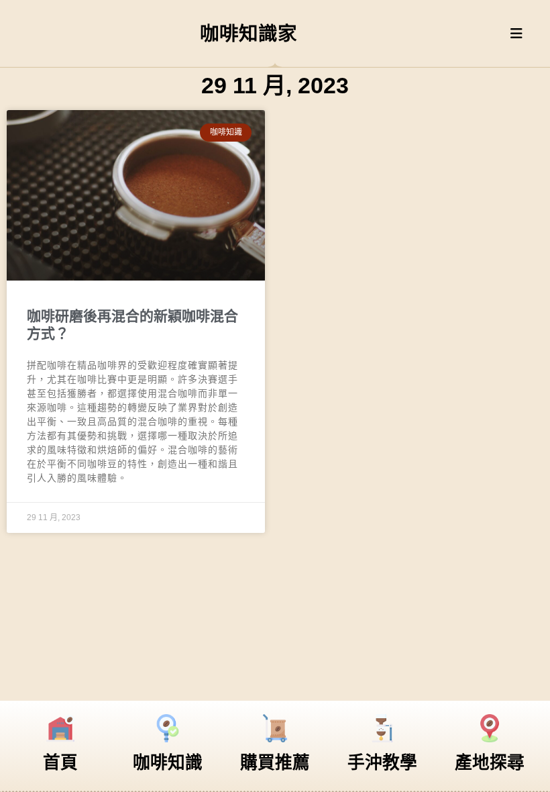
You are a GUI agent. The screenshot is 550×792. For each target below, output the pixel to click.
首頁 (60, 762)
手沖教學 (382, 762)
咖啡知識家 (248, 33)
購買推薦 (275, 762)
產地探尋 (490, 762)
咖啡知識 (168, 762)
